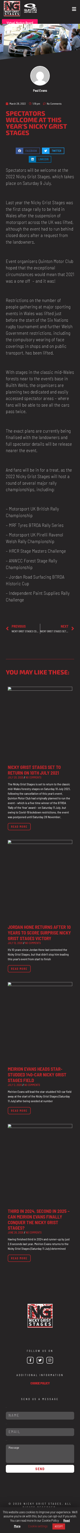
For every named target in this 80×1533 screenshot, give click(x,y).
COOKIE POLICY (40, 1383)
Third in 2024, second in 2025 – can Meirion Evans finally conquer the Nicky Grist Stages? (39, 1219)
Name (6, 1407)
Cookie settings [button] (38, 1526)
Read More (19, 826)
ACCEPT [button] (59, 1526)
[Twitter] (40, 1360)
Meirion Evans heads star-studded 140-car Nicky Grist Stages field (37, 1074)
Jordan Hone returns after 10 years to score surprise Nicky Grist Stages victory (39, 932)
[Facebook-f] (30, 1360)
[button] (28, 151)
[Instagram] (49, 1360)
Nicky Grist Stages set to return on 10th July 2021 (34, 770)
